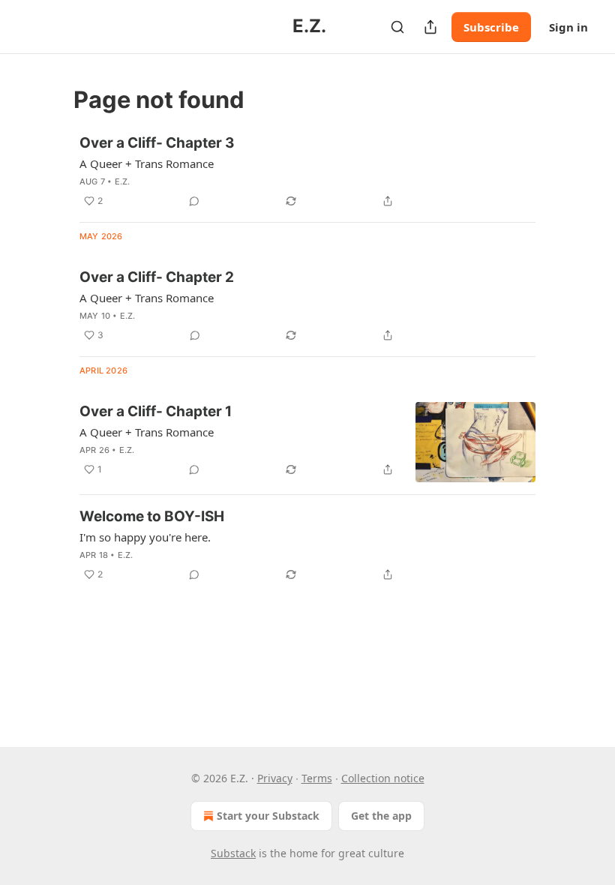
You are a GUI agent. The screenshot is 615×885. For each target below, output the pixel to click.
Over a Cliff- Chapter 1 (156, 411)
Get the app (381, 815)
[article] (308, 172)
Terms (317, 778)
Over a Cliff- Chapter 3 (157, 143)
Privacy (274, 778)
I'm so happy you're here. (145, 537)
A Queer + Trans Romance (147, 163)
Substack (233, 853)
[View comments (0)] (194, 201)
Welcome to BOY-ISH (152, 516)
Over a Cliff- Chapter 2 (157, 277)
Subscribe (491, 27)
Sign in (568, 27)
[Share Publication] (431, 27)
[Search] (397, 27)
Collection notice (382, 778)
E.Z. (122, 181)
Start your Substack (268, 815)
